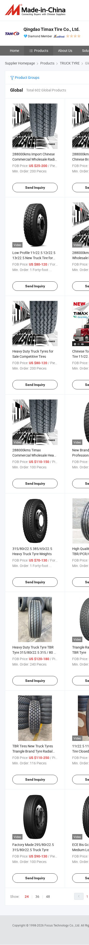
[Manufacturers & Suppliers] (36, 10)
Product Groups (26, 77)
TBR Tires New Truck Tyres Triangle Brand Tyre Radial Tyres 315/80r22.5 (32, 751)
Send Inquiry (35, 187)
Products (41, 50)
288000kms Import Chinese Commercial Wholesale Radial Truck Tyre (34, 159)
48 (48, 896)
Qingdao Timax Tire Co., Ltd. (51, 29)
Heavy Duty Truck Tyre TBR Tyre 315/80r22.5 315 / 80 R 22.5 (34, 652)
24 (27, 897)
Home (14, 50)
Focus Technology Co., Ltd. (62, 925)
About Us (65, 50)
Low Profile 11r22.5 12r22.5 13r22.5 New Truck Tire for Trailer (33, 257)
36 (37, 896)
